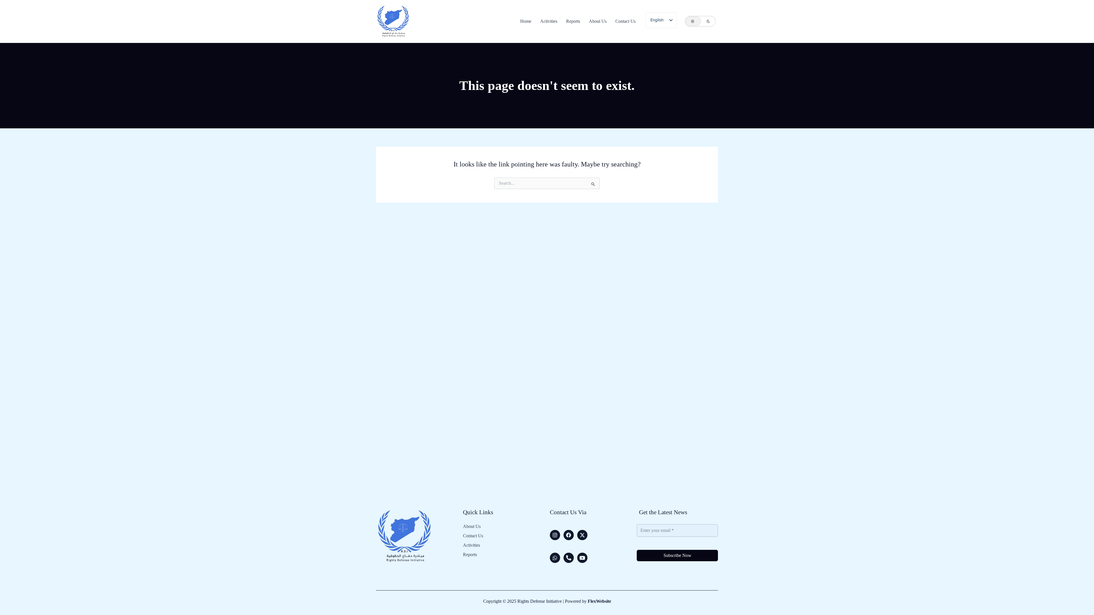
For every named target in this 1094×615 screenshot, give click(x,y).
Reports (470, 554)
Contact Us (473, 536)
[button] (700, 21)
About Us (472, 526)
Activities (471, 545)
